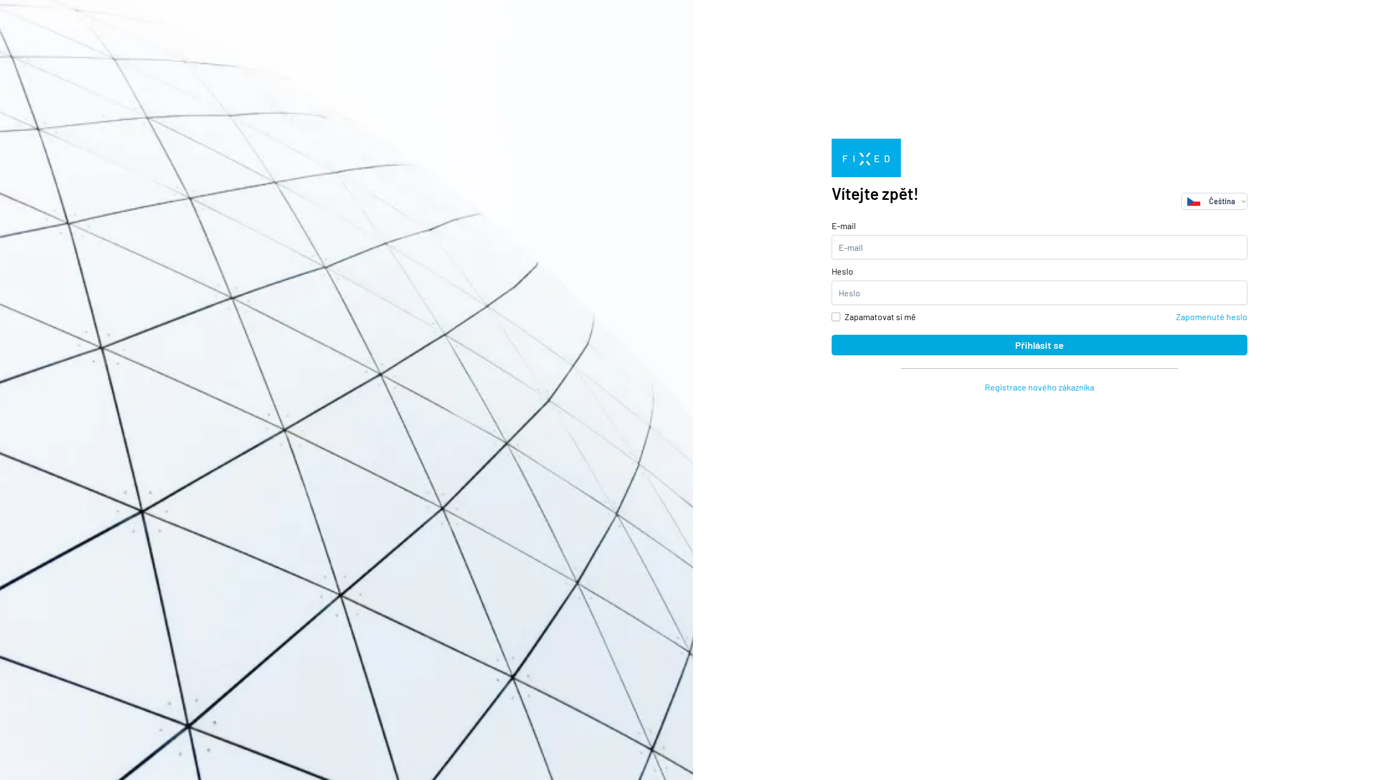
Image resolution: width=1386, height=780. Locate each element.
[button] (1243, 201)
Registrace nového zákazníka (1039, 387)
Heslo (842, 271)
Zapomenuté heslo (1211, 316)
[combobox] (1211, 201)
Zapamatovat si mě (880, 316)
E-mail (844, 225)
